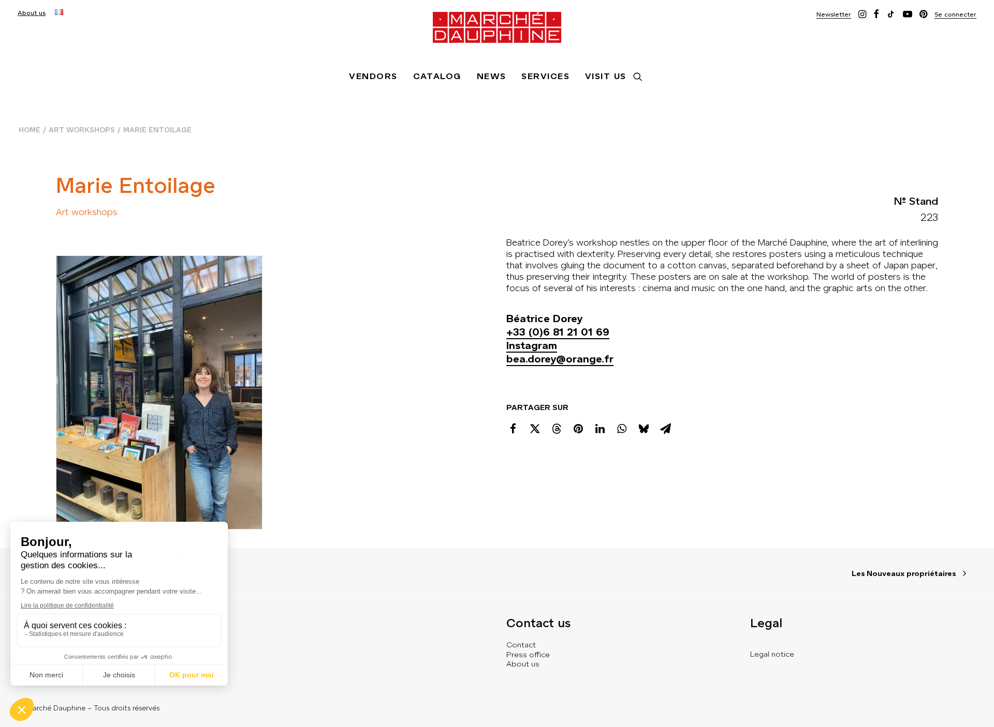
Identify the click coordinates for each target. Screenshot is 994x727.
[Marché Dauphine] (497, 27)
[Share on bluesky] (643, 428)
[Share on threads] (556, 428)
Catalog (437, 76)
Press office (528, 654)
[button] (834, 14)
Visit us (605, 76)
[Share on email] (665, 428)
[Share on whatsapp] (621, 428)
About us (32, 13)
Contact (521, 645)
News (491, 76)
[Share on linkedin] (600, 428)
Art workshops (82, 130)
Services (545, 76)
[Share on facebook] (513, 428)
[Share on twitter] (534, 428)
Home (29, 130)
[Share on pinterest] (578, 428)
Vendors (373, 76)
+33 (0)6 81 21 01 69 (557, 332)
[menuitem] (31, 13)
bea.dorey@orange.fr (559, 359)
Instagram (531, 346)
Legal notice (772, 654)
